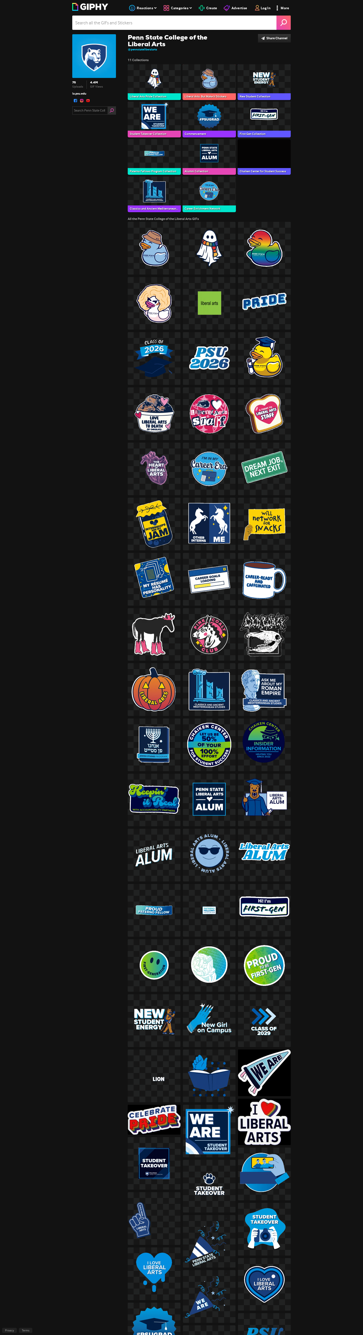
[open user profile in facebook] (75, 100)
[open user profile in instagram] (82, 100)
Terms (25, 1330)
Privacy (9, 1330)
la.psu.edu (79, 93)
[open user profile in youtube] (88, 100)
